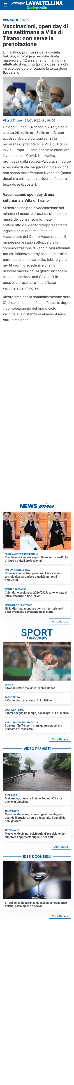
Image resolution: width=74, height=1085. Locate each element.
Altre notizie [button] (60, 621)
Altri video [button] (61, 846)
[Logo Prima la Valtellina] (37, 5)
